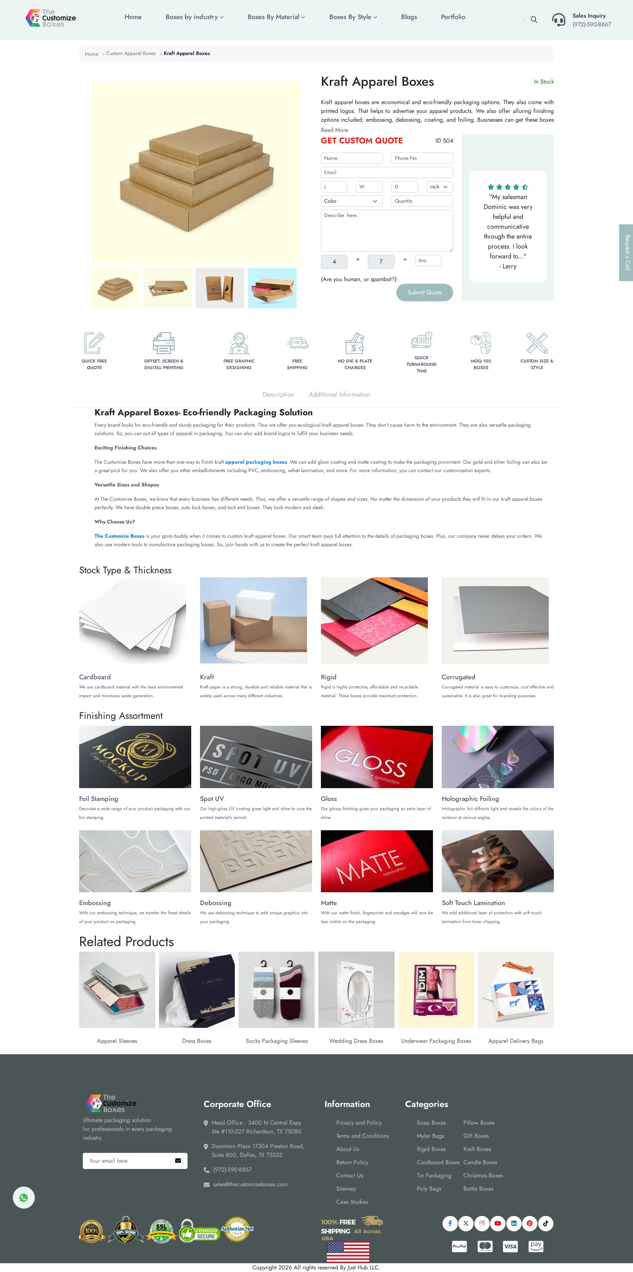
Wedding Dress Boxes (356, 1041)
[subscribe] (178, 1161)
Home (133, 17)
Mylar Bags (430, 1136)
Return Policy (352, 1162)
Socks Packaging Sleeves (277, 1041)
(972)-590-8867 (592, 24)
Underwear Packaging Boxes (436, 1041)
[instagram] (482, 1223)
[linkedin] (514, 1223)
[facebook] (450, 1223)
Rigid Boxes (431, 1149)
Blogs (409, 17)
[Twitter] (466, 1223)
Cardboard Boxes (438, 1162)
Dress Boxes (196, 1041)
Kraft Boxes (477, 1149)
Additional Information (339, 394)
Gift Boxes (476, 1136)
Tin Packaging (434, 1175)
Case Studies (352, 1202)
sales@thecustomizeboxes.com (250, 1184)
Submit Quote (425, 292)
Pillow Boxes (479, 1122)
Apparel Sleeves (117, 1041)
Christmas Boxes (483, 1175)
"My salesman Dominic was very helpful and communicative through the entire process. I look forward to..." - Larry (508, 231)
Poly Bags (429, 1188)
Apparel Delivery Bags (515, 1041)
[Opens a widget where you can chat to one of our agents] (605, 1248)
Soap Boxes (431, 1122)
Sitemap (346, 1188)
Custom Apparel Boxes (131, 53)
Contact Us (349, 1175)
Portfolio (453, 17)
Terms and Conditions (362, 1136)
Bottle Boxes (478, 1188)
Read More (334, 130)
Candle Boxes (480, 1162)
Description (278, 394)
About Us (347, 1149)
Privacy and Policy (359, 1122)
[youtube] (498, 1223)
